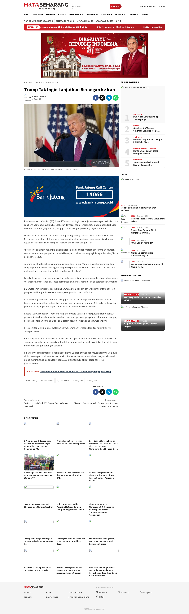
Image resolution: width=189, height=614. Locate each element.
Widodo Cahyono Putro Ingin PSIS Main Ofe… (147, 141)
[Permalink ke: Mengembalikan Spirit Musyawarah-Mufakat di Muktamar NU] (143, 190)
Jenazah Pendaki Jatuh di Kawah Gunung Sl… (146, 163)
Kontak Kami (52, 597)
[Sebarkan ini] (96, 98)
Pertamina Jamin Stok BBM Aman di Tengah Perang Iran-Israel (46, 403)
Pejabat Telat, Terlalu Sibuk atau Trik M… (148, 220)
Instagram (147, 592)
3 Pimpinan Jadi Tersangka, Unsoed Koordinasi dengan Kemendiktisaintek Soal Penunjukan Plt (37, 445)
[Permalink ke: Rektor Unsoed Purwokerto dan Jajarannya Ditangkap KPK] (71, 462)
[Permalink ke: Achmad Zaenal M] (28, 97)
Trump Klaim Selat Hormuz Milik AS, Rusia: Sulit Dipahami (71, 442)
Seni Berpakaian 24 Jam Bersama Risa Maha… (142, 298)
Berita (136, 126)
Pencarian (115, 6)
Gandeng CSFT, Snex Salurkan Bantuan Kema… (146, 129)
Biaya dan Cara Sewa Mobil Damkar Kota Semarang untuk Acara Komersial (96, 403)
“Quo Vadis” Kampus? (142, 243)
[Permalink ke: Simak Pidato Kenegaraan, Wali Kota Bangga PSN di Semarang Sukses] (104, 528)
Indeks (27, 593)
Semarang (137, 114)
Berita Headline (140, 148)
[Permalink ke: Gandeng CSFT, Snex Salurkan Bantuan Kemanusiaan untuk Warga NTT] (39, 462)
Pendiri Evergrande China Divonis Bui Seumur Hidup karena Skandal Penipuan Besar (101, 476)
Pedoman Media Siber (79, 597)
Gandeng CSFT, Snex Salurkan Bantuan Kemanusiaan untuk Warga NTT (38, 475)
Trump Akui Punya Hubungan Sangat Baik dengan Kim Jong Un (38, 541)
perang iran (78, 380)
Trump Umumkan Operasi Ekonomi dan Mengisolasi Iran (38, 505)
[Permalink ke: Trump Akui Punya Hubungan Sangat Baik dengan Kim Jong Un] (39, 528)
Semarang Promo (131, 295)
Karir (48, 593)
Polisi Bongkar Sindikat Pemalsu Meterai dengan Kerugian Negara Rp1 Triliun (70, 507)
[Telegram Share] (109, 98)
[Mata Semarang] (46, 6)
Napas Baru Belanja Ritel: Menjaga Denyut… (143, 231)
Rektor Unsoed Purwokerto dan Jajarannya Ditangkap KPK (157, 27)
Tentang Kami (75, 593)
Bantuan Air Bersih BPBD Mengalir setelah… (145, 152)
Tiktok (101, 597)
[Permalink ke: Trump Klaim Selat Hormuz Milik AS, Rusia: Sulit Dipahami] (71, 430)
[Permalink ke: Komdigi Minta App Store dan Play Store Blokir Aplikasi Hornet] (71, 528)
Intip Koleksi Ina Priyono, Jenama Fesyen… (140, 325)
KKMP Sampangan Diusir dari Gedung (100, 27)
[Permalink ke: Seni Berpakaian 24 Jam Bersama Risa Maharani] (143, 291)
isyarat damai (63, 380)
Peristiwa (137, 160)
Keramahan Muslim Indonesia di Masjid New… (147, 265)
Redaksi (28, 597)
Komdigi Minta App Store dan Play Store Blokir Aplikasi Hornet (71, 541)
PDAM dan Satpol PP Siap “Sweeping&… (146, 118)
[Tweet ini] (102, 98)
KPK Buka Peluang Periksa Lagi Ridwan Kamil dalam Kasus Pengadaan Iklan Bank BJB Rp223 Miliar (103, 571)
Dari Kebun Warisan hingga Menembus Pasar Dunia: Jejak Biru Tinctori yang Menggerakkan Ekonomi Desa (103, 445)
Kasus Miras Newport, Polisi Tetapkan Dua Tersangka (37, 569)
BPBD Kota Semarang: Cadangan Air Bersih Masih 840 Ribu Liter (40, 27)
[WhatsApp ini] (116, 98)
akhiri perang (31, 380)
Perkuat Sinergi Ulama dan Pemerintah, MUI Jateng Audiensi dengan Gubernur (70, 570)
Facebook (103, 592)
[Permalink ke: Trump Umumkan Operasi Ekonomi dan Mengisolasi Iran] (39, 494)
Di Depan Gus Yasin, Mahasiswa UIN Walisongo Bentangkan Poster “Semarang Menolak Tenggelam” (101, 509)
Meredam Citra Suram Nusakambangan (142, 254)
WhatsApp (125, 592)
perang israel (92, 380)
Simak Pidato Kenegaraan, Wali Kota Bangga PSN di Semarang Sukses (102, 541)
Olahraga (137, 137)
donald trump (47, 380)
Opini (123, 205)
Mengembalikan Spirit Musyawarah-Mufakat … (139, 209)
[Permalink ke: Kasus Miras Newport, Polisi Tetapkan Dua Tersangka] (39, 557)
